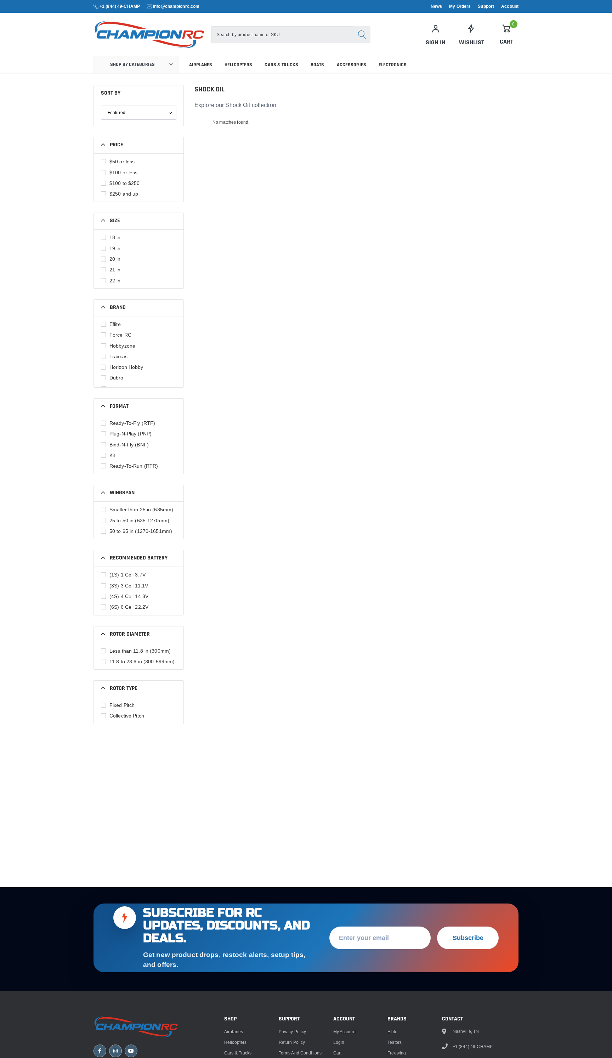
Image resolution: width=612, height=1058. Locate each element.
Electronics (393, 65)
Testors (394, 1042)
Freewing (396, 1053)
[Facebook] (100, 1051)
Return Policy (292, 1042)
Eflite (392, 1031)
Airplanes (200, 65)
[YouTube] (131, 1051)
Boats (317, 65)
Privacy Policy (292, 1031)
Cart (337, 1053)
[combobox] (282, 34)
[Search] (361, 34)
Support (486, 6)
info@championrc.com (176, 6)
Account (509, 6)
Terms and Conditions (300, 1053)
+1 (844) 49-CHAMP (120, 6)
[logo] (149, 34)
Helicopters (238, 65)
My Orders (460, 6)
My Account (344, 1031)
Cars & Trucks (281, 65)
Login (339, 1042)
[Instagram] (115, 1051)
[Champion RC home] (136, 1026)
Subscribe (468, 937)
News (436, 6)
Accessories (351, 65)
